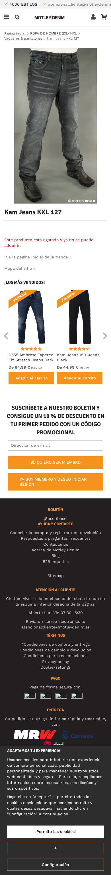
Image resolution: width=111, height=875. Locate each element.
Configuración (55, 864)
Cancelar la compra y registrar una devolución (55, 532)
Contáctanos (55, 544)
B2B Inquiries (56, 561)
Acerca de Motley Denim (55, 550)
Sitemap (56, 575)
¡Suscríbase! (55, 518)
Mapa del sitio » (19, 268)
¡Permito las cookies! (55, 831)
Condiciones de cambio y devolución (55, 650)
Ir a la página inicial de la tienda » (37, 257)
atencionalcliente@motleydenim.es (55, 627)
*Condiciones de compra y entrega (55, 644)
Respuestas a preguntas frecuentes (56, 538)
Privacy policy (55, 661)
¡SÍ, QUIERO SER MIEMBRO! (55, 462)
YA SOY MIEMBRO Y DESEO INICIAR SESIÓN (53, 482)
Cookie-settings (55, 667)
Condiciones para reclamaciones (55, 655)
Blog (55, 555)
